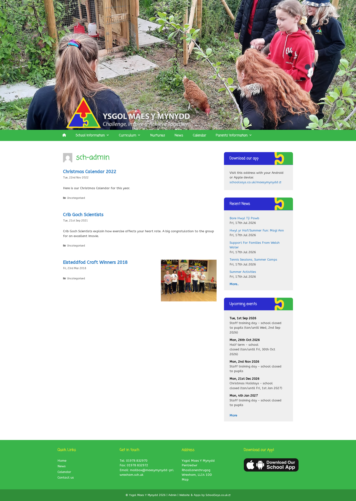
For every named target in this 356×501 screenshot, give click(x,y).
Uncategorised (76, 198)
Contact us (65, 477)
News (179, 135)
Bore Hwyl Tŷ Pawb (244, 218)
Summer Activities (243, 272)
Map (185, 479)
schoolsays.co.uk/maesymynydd (254, 182)
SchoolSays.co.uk (217, 495)
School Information (90, 135)
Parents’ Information (232, 135)
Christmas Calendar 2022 (89, 171)
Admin (172, 495)
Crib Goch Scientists (83, 214)
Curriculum (127, 135)
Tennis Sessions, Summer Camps (253, 259)
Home (61, 460)
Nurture (156, 135)
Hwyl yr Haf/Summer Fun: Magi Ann (257, 230)
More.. (234, 284)
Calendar (199, 135)
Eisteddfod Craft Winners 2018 (95, 262)
